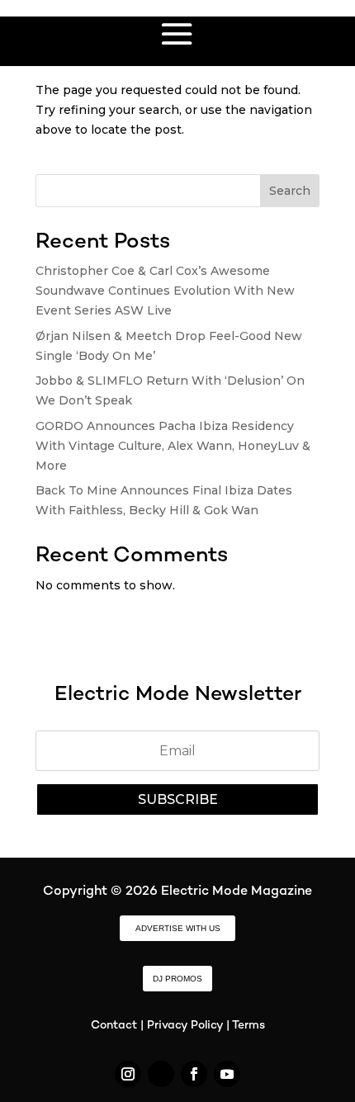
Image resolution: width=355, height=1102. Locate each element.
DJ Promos (177, 978)
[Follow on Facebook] (194, 1074)
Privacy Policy (185, 1025)
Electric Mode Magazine (236, 892)
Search (289, 190)
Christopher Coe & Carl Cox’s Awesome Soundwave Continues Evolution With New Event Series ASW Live (165, 290)
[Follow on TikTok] (161, 1074)
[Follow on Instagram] (128, 1074)
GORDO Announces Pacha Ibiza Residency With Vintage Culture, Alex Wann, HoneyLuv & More (173, 446)
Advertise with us (177, 928)
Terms (248, 1025)
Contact (114, 1025)
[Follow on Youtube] (227, 1074)
